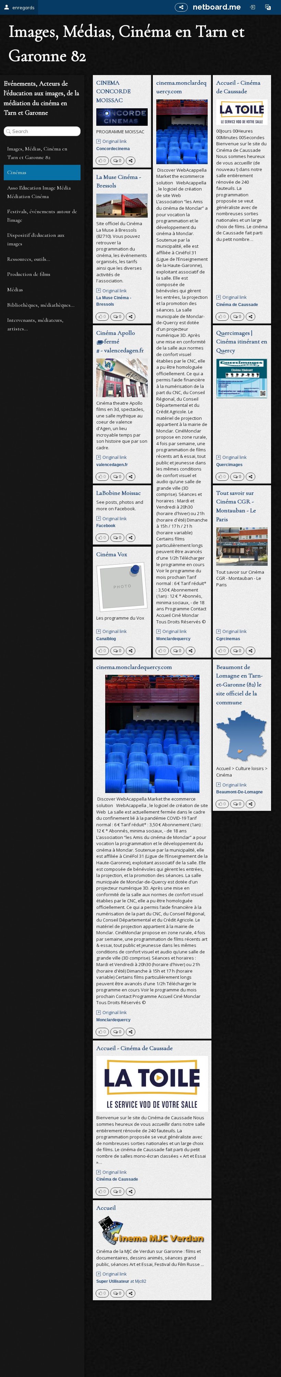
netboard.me (217, 6)
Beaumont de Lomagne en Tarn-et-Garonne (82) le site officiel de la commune (239, 684)
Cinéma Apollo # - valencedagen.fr (120, 341)
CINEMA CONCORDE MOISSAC (113, 91)
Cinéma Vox (111, 554)
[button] (268, 7)
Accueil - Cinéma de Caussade (238, 87)
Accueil (106, 1207)
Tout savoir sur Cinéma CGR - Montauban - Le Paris (236, 506)
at (121, 1281)
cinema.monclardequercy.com (181, 87)
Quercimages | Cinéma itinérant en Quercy (241, 341)
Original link (114, 141)
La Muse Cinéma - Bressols (118, 181)
